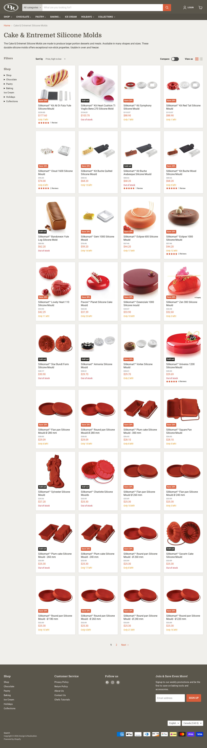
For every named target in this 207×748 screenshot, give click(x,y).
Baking (54, 16)
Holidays (86, 16)
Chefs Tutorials (62, 699)
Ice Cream (71, 16)
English (172, 723)
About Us (59, 691)
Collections (106, 16)
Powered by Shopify (12, 739)
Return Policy (61, 686)
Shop (7, 16)
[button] (189, 7)
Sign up (194, 697)
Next (124, 644)
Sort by (39, 59)
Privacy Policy (61, 682)
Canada (191, 723)
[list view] (201, 59)
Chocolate (23, 16)
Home (7, 25)
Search (7, 733)
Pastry (40, 16)
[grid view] (197, 59)
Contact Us (60, 695)
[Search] (167, 7)
